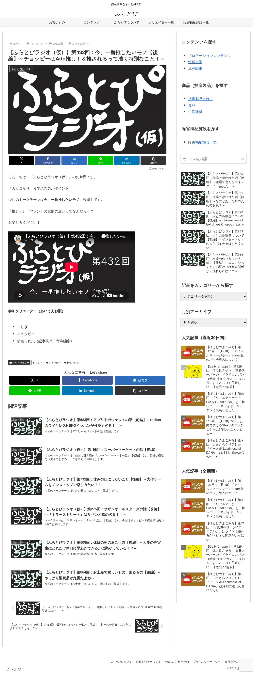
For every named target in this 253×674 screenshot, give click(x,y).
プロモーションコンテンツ (209, 55)
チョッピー (55, 362)
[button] (153, 160)
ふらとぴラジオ (21, 362)
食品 (191, 105)
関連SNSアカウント (148, 662)
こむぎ (39, 362)
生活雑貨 (195, 111)
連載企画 (195, 61)
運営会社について (236, 662)
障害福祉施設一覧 (202, 142)
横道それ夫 (73, 362)
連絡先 (169, 662)
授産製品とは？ (200, 98)
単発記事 (195, 68)
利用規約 (183, 662)
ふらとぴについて (121, 662)
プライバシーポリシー (207, 662)
